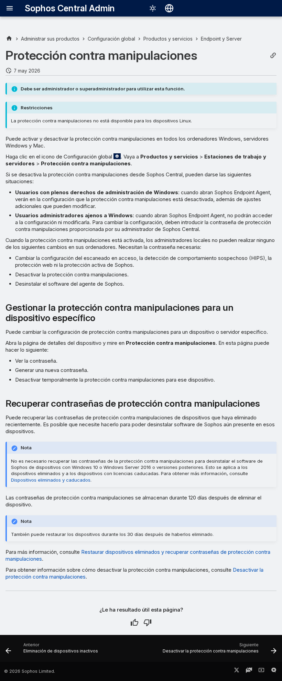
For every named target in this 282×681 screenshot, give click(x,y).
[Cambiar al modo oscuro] (153, 8)
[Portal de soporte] (248, 671)
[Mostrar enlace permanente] (273, 55)
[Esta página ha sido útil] (134, 622)
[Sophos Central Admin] (9, 38)
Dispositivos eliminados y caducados (50, 480)
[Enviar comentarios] (273, 671)
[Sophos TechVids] (261, 671)
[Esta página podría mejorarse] (147, 622)
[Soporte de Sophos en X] (236, 671)
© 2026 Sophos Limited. (29, 671)
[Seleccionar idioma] (169, 8)
